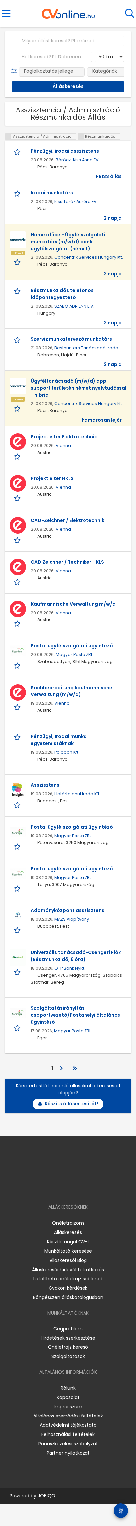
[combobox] (71, 41)
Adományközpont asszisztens (67, 910)
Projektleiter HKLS (52, 478)
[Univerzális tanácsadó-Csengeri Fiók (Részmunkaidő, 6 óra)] (18, 957)
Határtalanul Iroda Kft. (77, 794)
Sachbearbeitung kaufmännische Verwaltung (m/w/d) (71, 691)
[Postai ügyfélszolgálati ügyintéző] (18, 650)
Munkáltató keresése (68, 1251)
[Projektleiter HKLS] (18, 483)
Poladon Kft (66, 752)
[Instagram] (64, 1188)
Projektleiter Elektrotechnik (64, 436)
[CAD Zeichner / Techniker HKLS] (18, 567)
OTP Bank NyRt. (69, 968)
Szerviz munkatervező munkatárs (71, 339)
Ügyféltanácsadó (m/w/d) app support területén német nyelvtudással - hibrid (78, 388)
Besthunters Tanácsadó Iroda (86, 348)
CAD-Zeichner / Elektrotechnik (67, 520)
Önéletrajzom (68, 1223)
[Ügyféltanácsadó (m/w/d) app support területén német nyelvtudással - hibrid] (18, 386)
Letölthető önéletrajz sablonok (68, 1278)
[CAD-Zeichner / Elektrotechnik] (18, 525)
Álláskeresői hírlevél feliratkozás (68, 1269)
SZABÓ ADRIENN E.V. (74, 306)
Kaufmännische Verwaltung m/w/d (73, 604)
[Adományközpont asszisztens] (18, 915)
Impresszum (68, 1406)
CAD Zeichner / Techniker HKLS (67, 562)
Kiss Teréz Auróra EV (75, 201)
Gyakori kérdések (68, 1288)
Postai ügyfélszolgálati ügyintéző (72, 645)
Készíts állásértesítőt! (71, 1103)
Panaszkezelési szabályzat (68, 1443)
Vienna (63, 445)
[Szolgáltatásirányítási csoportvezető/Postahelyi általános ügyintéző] (18, 1013)
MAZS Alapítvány (71, 919)
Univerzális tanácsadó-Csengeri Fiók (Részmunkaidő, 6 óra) (76, 956)
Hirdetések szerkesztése (68, 1338)
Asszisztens (45, 785)
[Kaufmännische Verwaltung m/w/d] (18, 609)
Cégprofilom (68, 1328)
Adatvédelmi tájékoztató (68, 1425)
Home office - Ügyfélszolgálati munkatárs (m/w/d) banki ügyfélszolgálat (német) (68, 241)
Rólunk (68, 1388)
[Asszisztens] (18, 790)
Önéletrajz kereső (68, 1347)
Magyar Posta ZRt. (74, 654)
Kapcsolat (68, 1397)
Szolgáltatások (68, 1356)
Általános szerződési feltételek (68, 1416)
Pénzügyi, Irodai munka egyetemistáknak (59, 740)
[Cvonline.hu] (68, 11)
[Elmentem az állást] (18, 151)
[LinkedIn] (75, 1188)
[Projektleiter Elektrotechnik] (18, 441)
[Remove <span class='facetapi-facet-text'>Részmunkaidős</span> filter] (81, 136)
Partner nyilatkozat (68, 1453)
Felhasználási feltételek (68, 1434)
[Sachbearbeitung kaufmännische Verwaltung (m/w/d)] (18, 692)
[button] (15, 71)
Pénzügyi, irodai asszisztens (65, 151)
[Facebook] (53, 1188)
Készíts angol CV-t (68, 1241)
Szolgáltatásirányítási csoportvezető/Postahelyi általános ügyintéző (75, 1015)
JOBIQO (46, 1495)
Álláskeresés (68, 1232)
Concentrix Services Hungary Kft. (88, 257)
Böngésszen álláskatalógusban (68, 1297)
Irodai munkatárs (52, 192)
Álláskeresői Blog (68, 1260)
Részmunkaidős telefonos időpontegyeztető (62, 294)
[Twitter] (84, 1188)
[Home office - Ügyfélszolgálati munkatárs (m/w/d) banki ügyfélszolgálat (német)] (18, 239)
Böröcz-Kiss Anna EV (77, 160)
